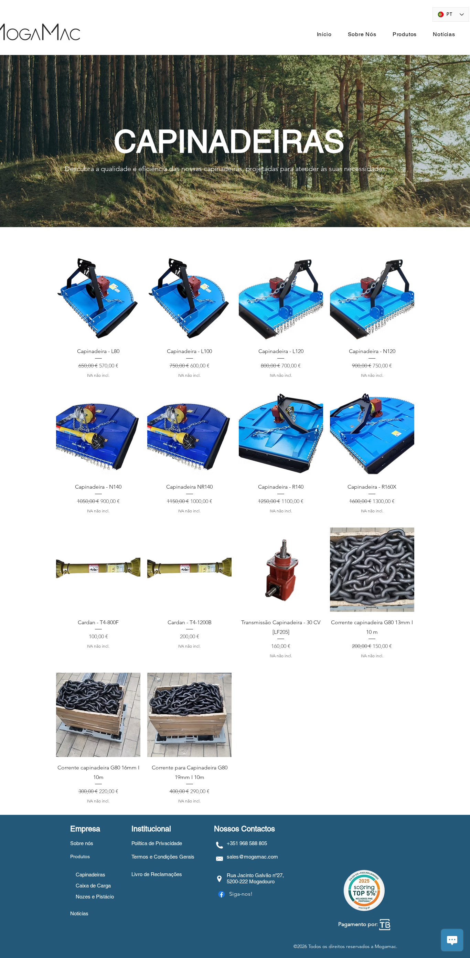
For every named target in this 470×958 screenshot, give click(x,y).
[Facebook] (221, 894)
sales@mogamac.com (252, 857)
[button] (405, 34)
